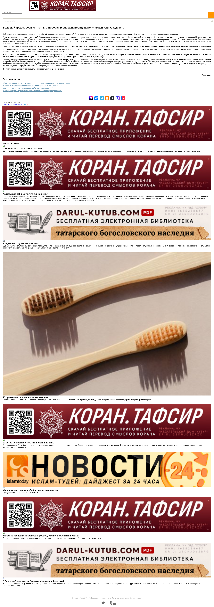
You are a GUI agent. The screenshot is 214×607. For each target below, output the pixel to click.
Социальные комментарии (15, 104)
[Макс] (118, 98)
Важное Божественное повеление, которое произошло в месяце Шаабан (33, 86)
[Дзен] (112, 98)
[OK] (107, 98)
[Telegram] (102, 98)
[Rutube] (91, 98)
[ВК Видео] (123, 98)
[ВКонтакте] (96, 98)
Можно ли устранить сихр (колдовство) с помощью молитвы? (28, 88)
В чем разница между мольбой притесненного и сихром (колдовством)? (32, 91)
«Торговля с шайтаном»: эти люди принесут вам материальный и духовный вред (36, 83)
